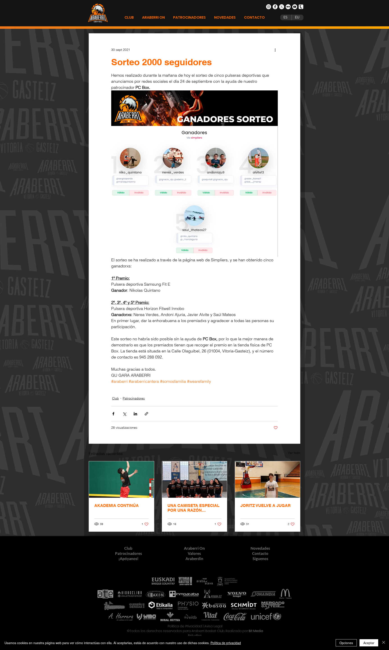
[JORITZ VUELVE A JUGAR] (267, 479)
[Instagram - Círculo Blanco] (268, 6)
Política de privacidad (225, 643)
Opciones (346, 643)
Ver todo (294, 453)
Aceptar (368, 643)
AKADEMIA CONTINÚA (116, 505)
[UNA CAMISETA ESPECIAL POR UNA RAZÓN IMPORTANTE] (194, 479)
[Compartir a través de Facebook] (113, 414)
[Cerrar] (383, 642)
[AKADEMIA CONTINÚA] (121, 479)
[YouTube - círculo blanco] (294, 6)
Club (115, 398)
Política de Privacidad (185, 626)
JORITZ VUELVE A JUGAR (265, 505)
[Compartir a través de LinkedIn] (135, 414)
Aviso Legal (213, 626)
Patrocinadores (134, 398)
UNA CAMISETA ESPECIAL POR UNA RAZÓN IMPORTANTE (193, 508)
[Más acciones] (275, 49)
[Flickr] (288, 6)
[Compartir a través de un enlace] (146, 414)
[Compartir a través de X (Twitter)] (124, 414)
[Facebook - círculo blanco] (275, 6)
